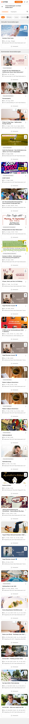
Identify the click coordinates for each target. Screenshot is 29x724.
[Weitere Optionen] (26, 38)
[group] (14, 17)
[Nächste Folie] (27, 17)
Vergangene (14, 11)
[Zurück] (2, 6)
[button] (14, 36)
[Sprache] (27, 2)
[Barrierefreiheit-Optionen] (24, 2)
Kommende (5, 11)
